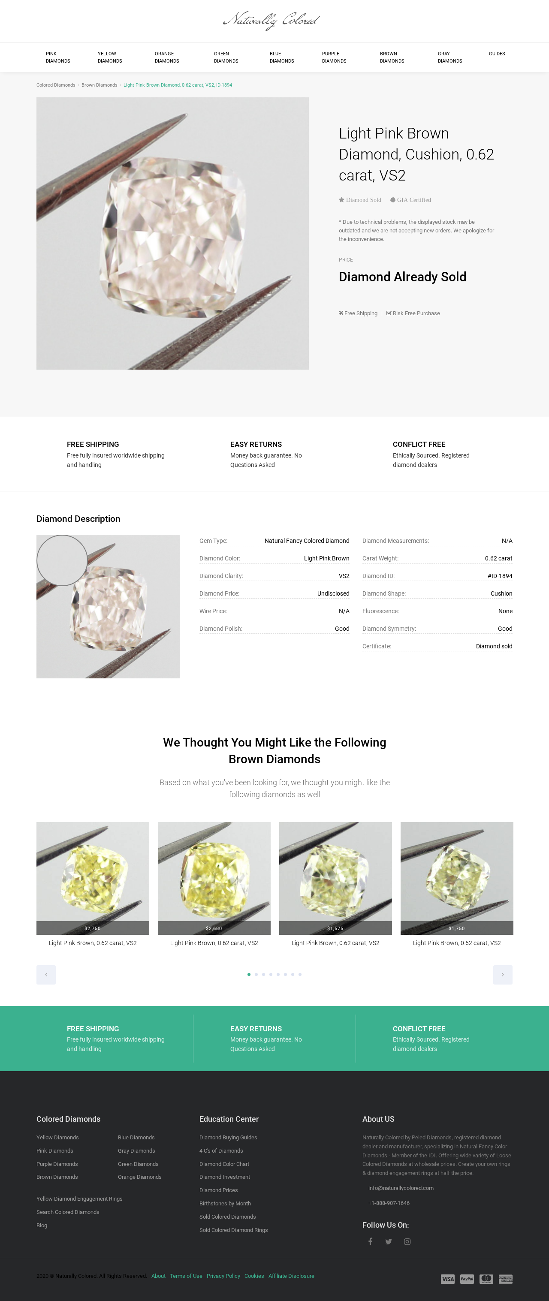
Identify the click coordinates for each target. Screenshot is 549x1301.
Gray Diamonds (450, 57)
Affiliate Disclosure (291, 1276)
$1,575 (335, 928)
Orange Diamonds (167, 57)
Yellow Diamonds (110, 57)
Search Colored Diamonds (68, 1212)
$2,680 (214, 928)
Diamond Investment (224, 1177)
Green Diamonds (226, 57)
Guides (497, 54)
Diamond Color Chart (224, 1164)
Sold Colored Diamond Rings (233, 1230)
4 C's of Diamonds (221, 1150)
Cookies (254, 1276)
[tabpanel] (93, 890)
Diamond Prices (218, 1190)
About (158, 1276)
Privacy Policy (223, 1276)
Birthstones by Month (225, 1203)
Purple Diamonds (334, 57)
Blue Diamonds (282, 57)
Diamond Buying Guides (228, 1137)
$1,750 (457, 928)
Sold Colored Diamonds (227, 1217)
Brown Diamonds (392, 57)
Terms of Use (186, 1276)
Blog (41, 1225)
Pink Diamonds (58, 57)
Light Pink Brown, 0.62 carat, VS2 (93, 943)
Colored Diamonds (55, 85)
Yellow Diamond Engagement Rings (79, 1199)
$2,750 (92, 928)
